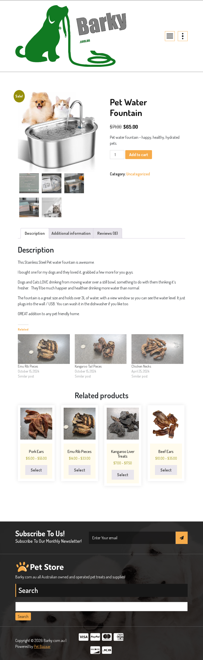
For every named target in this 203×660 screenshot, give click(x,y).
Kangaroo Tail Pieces (88, 366)
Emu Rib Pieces (28, 366)
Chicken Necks (141, 366)
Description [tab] (35, 233)
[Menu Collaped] (170, 36)
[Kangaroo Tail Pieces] (101, 349)
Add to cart (138, 154)
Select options (36, 471)
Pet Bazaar (42, 646)
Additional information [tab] (71, 233)
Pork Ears (36, 451)
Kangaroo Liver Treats (122, 454)
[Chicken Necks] (157, 349)
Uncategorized (138, 173)
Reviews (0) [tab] (107, 233)
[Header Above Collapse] (183, 36)
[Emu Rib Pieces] (44, 349)
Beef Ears (166, 451)
